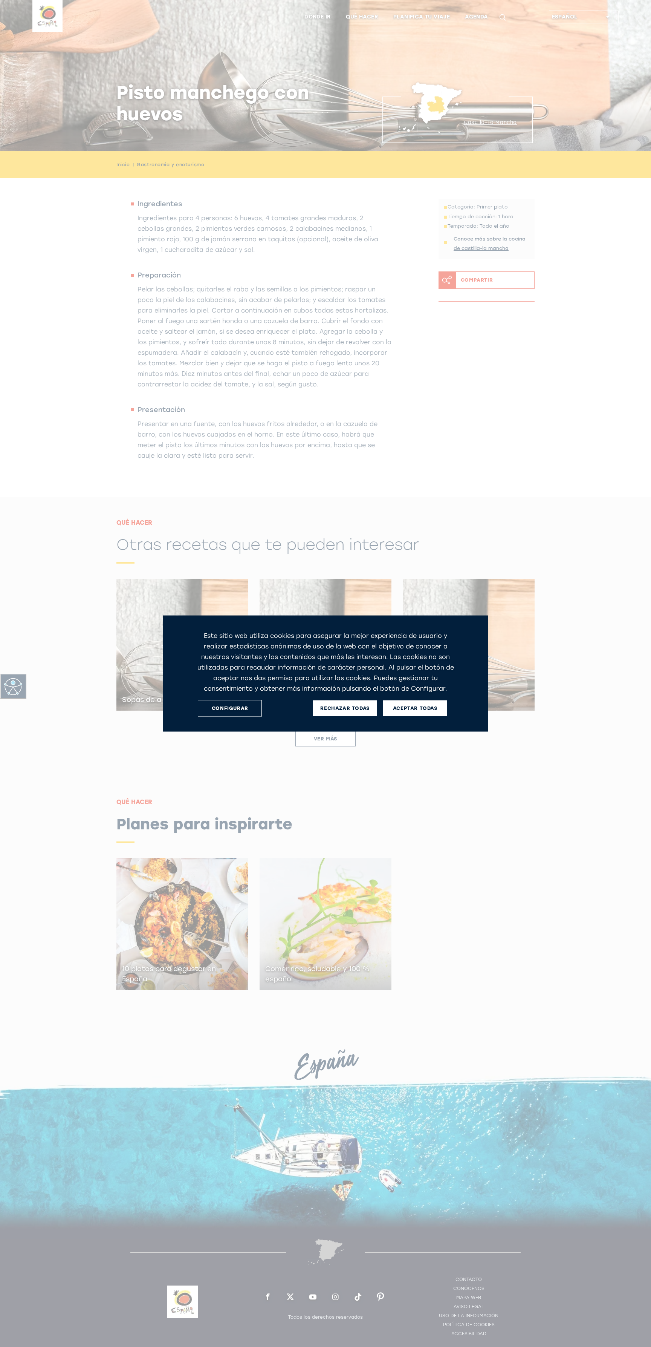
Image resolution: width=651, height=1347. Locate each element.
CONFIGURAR (230, 708)
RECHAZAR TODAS (344, 708)
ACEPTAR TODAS (415, 708)
